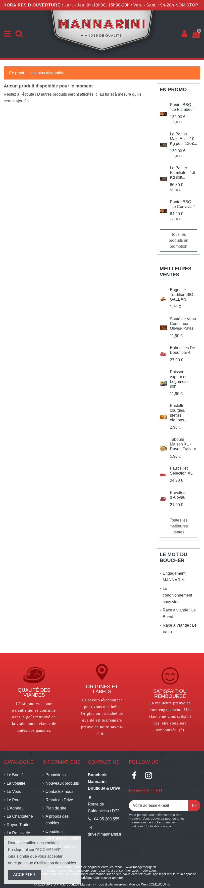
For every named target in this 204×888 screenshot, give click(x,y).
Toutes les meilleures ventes (178, 526)
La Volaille (16, 783)
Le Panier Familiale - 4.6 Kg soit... (182, 172)
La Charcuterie (20, 816)
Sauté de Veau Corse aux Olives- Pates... (183, 323)
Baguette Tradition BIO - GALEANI (182, 294)
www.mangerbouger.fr (141, 867)
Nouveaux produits (62, 783)
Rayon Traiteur (20, 825)
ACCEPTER (24, 875)
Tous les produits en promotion (178, 240)
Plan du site (56, 808)
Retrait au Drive (59, 800)
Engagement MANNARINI (174, 576)
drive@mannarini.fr (104, 834)
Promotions (56, 775)
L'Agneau (15, 808)
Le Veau (14, 791)
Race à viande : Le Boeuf (179, 613)
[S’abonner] (194, 805)
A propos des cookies (57, 819)
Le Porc (13, 800)
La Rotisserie (18, 833)
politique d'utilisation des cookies (47, 863)
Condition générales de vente (62, 834)
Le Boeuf (15, 775)
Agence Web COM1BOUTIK (149, 884)
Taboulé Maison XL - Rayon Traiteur (183, 444)
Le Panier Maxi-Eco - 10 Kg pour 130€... (183, 139)
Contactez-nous (59, 791)
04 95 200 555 (106, 819)
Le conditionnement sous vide (177, 595)
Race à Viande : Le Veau (180, 628)
